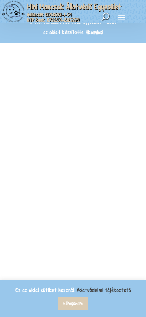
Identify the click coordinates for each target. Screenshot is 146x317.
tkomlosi (94, 32)
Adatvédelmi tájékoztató (104, 290)
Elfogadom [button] (73, 303)
